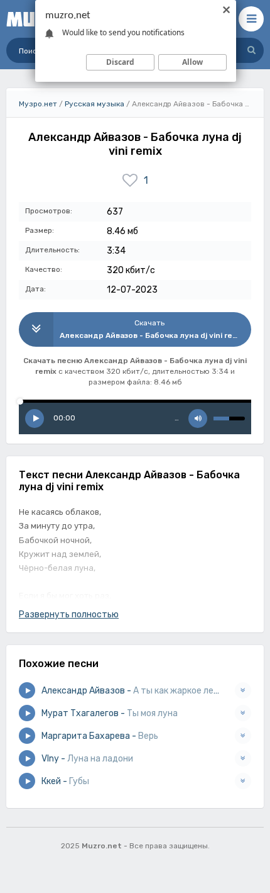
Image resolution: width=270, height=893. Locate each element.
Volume (197, 418)
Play (34, 418)
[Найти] (251, 50)
